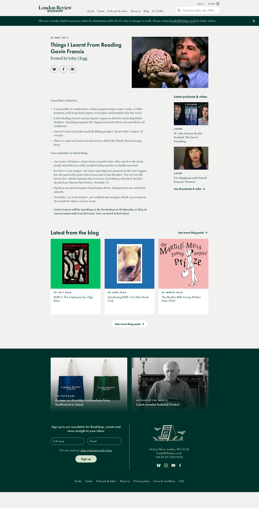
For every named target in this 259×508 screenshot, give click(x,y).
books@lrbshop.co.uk (183, 21)
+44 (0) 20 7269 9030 (169, 457)
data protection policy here (96, 450)
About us (136, 11)
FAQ (181, 481)
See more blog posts (128, 324)
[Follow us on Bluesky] (159, 465)
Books (90, 11)
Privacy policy (141, 481)
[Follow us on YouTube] (173, 465)
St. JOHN (157, 11)
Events (100, 11)
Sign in (200, 3)
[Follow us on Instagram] (166, 465)
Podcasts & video (117, 11)
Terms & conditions (164, 481)
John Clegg (77, 58)
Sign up (86, 459)
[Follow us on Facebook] (180, 465)
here (126, 213)
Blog (146, 11)
